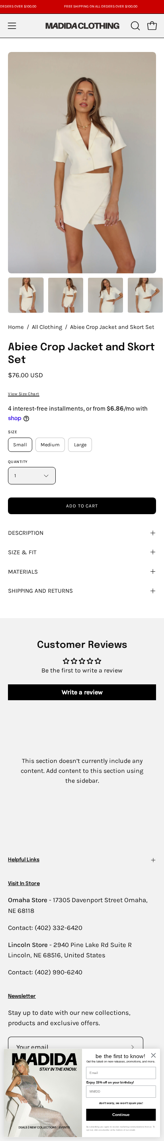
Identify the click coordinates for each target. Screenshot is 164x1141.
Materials (23, 571)
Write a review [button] (82, 692)
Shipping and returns (40, 590)
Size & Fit (22, 552)
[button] (134, 25)
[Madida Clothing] (82, 25)
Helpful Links (23, 859)
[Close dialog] (153, 1055)
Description (25, 532)
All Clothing (47, 327)
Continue (120, 1114)
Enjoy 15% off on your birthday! (110, 1082)
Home (16, 327)
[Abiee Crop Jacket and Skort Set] (26, 295)
